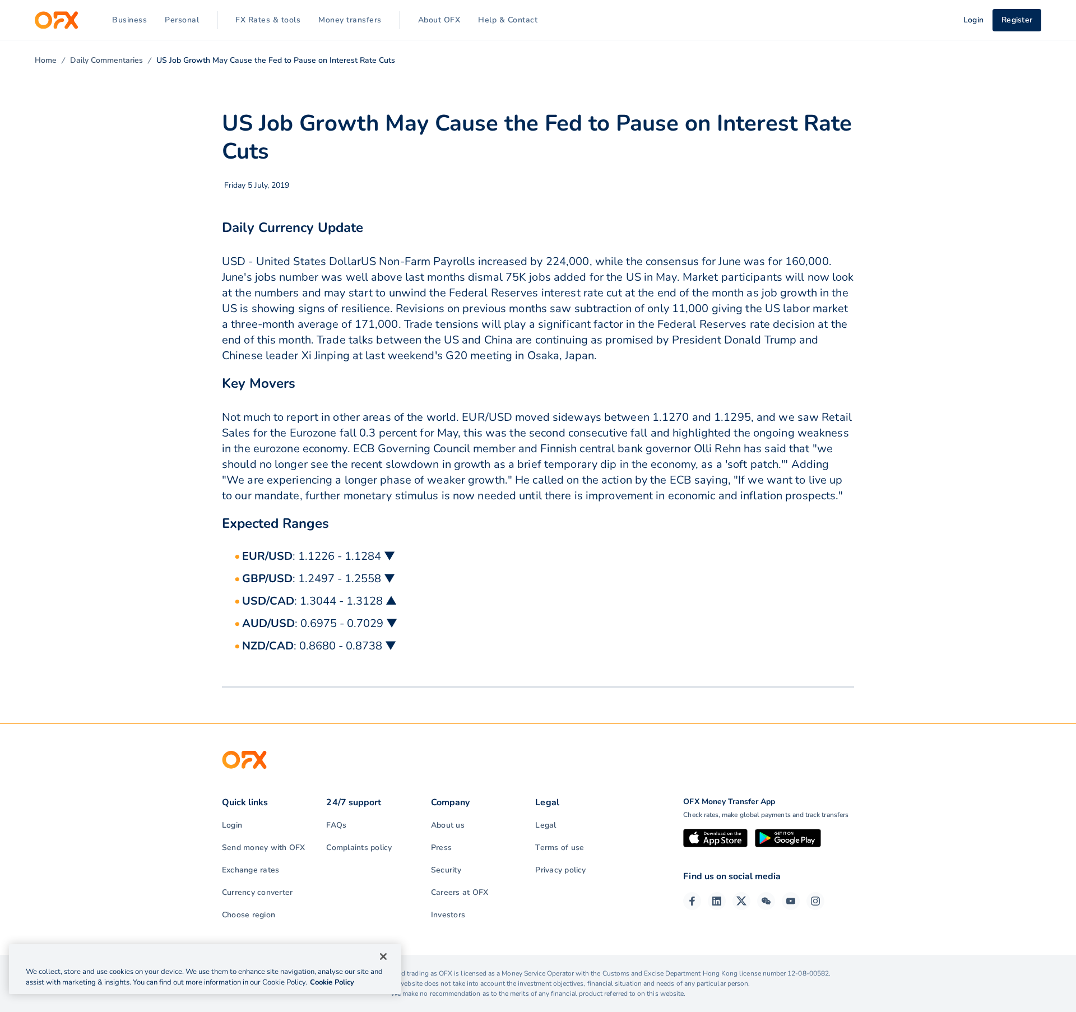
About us (448, 825)
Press (441, 847)
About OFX (439, 20)
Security (446, 870)
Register (1016, 20)
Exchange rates (250, 870)
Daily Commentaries (106, 60)
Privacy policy (560, 870)
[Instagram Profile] (815, 901)
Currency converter (257, 892)
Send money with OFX (263, 847)
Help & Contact (507, 20)
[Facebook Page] (692, 901)
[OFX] (56, 20)
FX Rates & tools (267, 20)
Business (129, 20)
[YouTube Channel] (791, 901)
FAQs (336, 825)
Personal (182, 20)
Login (232, 825)
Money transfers (350, 20)
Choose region (248, 914)
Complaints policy (359, 847)
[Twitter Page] (741, 901)
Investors (448, 914)
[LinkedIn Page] (717, 901)
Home (46, 60)
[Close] (383, 956)
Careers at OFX (459, 892)
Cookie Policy (332, 982)
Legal (545, 825)
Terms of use (559, 847)
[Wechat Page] (766, 901)
